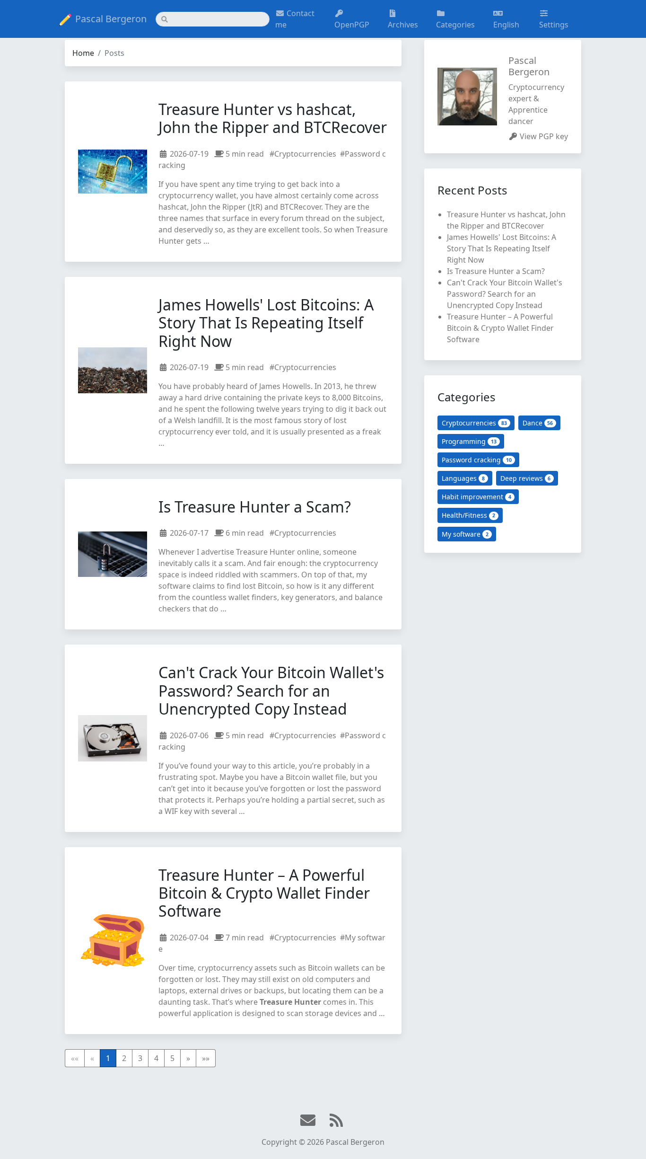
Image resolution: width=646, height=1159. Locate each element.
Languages (463, 478)
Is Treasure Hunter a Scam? (254, 506)
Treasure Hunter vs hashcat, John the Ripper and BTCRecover (272, 118)
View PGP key (544, 136)
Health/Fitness (468, 515)
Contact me (294, 19)
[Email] (309, 1120)
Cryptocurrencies (474, 422)
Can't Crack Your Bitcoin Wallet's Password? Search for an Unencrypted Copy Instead (271, 690)
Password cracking (477, 459)
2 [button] (124, 1058)
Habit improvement (476, 496)
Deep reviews (525, 478)
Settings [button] (553, 24)
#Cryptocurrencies (303, 154)
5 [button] (172, 1058)
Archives (403, 24)
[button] (188, 1058)
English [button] (506, 24)
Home (83, 53)
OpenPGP (351, 24)
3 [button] (140, 1058)
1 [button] (108, 1058)
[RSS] (337, 1120)
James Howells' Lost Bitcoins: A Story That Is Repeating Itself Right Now (266, 322)
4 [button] (156, 1058)
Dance (538, 422)
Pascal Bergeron (111, 18)
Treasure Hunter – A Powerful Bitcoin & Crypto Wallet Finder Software (264, 893)
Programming (469, 441)
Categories (455, 24)
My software (465, 534)
